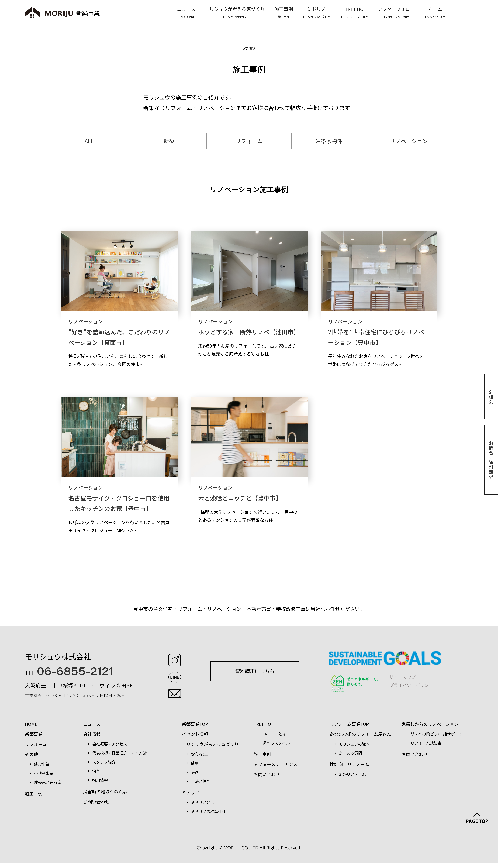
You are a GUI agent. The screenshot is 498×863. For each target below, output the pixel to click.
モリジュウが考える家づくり (235, 12)
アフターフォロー (396, 12)
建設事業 (42, 764)
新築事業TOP (195, 724)
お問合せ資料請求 (491, 460)
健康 (195, 763)
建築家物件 (329, 141)
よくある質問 (350, 753)
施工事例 (283, 12)
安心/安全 (199, 754)
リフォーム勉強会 (425, 743)
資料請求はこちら (255, 671)
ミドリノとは (202, 802)
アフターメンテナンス (275, 764)
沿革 (96, 771)
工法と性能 (200, 781)
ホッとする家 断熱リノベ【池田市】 (248, 331)
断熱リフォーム (352, 774)
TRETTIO (354, 12)
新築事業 (34, 734)
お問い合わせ (96, 801)
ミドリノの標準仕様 (208, 811)
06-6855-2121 (75, 670)
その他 (31, 754)
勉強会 (491, 397)
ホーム (435, 12)
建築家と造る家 (47, 782)
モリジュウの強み (354, 744)
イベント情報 (195, 734)
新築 (169, 141)
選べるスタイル (276, 743)
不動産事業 (43, 773)
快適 (195, 772)
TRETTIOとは (274, 734)
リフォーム (248, 141)
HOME (31, 724)
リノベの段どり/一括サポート (436, 734)
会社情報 (92, 734)
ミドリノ (316, 12)
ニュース (186, 12)
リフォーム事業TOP (349, 724)
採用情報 (100, 780)
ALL (89, 141)
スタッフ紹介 (104, 762)
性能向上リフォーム (349, 764)
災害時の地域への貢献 (105, 791)
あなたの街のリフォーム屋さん (360, 734)
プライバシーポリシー (411, 685)
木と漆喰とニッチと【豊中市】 (240, 498)
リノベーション (409, 141)
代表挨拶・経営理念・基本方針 (119, 753)
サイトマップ (402, 677)
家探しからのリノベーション (430, 724)
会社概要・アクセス (109, 744)
